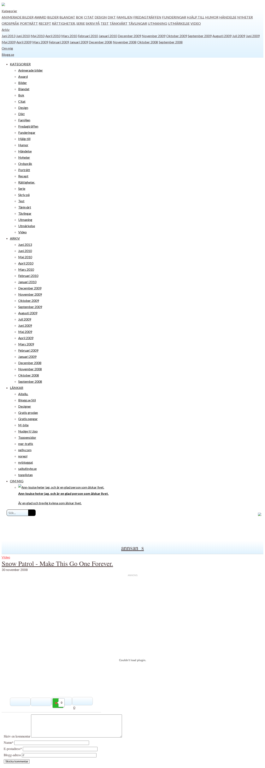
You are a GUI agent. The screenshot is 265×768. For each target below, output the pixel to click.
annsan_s (132, 547)
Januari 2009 (79, 42)
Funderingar (174, 17)
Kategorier (9, 11)
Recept (45, 23)
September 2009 (200, 36)
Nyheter (245, 17)
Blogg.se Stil (27, 400)
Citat (89, 17)
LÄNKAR (16, 388)
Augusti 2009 (221, 36)
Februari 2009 (59, 42)
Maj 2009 (9, 42)
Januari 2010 (108, 36)
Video (195, 23)
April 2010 (52, 36)
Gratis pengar (28, 419)
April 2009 (23, 42)
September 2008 (171, 42)
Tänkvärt (119, 23)
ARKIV (15, 238)
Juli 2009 (238, 36)
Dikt (112, 17)
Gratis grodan (28, 412)
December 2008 (100, 42)
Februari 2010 (88, 36)
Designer (24, 406)
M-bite (23, 425)
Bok (79, 17)
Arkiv (6, 30)
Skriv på (93, 23)
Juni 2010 (23, 36)
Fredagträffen (147, 17)
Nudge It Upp (28, 431)
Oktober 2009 (176, 36)
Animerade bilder (18, 17)
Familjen (124, 17)
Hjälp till (195, 17)
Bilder (53, 17)
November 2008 (124, 42)
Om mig (7, 48)
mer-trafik (25, 444)
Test (105, 23)
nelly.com (24, 450)
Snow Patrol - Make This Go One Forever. (57, 563)
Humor (211, 17)
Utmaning (157, 23)
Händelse (227, 17)
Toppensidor (27, 437)
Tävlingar (137, 23)
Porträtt (29, 23)
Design (101, 17)
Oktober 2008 (147, 42)
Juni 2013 (8, 36)
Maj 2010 (38, 36)
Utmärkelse (179, 23)
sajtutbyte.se (27, 469)
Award (40, 17)
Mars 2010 (69, 36)
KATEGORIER (20, 64)
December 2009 (129, 36)
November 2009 (153, 36)
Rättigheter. (64, 23)
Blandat (67, 17)
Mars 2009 (40, 42)
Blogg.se (8, 54)
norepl (22, 456)
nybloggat (25, 462)
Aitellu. (23, 394)
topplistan (25, 475)
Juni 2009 (253, 36)
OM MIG (16, 481)
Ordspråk (10, 23)
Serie (80, 23)
